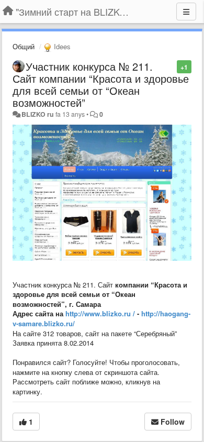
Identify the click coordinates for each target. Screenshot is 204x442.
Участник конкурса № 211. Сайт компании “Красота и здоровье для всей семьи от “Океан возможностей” (101, 84)
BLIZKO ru (38, 114)
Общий (24, 46)
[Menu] (186, 11)
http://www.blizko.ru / (100, 313)
